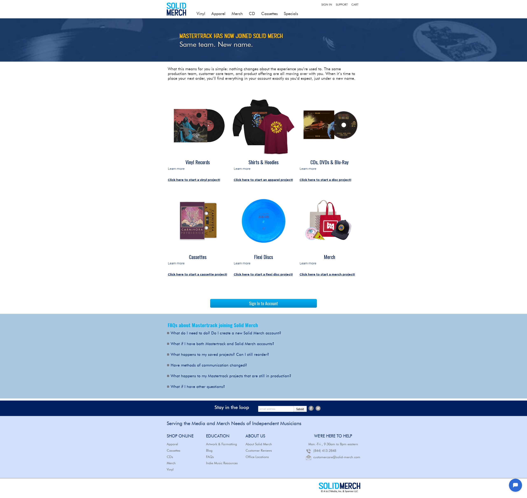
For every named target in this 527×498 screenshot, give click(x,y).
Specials (291, 13)
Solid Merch (176, 9)
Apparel (218, 13)
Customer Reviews (259, 450)
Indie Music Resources (222, 463)
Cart (354, 4)
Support (342, 4)
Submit (300, 409)
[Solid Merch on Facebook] (311, 408)
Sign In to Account (263, 303)
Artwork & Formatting (221, 444)
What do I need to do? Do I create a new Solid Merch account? (226, 333)
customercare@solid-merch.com (336, 457)
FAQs (210, 457)
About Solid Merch (259, 444)
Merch (237, 13)
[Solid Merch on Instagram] (318, 408)
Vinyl (201, 13)
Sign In (326, 4)
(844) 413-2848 (324, 451)
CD (252, 13)
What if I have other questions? (198, 387)
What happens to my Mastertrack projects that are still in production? (231, 376)
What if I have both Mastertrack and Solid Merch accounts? (222, 344)
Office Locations (257, 457)
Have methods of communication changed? (209, 365)
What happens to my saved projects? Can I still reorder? (220, 355)
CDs (170, 457)
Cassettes (269, 13)
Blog (209, 450)
